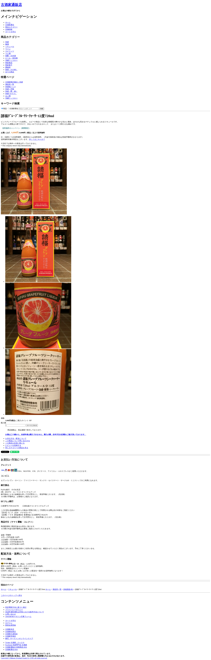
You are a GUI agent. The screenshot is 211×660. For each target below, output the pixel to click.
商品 (5, 109)
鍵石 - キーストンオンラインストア (19, 638)
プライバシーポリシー (14, 610)
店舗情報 (8, 29)
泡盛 (7, 42)
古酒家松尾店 (10, 632)
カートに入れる (32, 425)
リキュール (9, 46)
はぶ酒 (8, 96)
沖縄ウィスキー (11, 60)
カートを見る (10, 32)
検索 (41, 109)
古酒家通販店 (11, 5)
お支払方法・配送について (15, 438)
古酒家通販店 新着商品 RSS (16, 647)
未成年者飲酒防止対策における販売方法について (24, 612)
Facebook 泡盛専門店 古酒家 (16, 645)
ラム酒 (8, 53)
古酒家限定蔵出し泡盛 (14, 82)
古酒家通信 (9, 25)
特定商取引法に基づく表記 (15, 607)
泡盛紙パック (10, 87)
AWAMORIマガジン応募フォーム (18, 616)
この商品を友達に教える (15, 443)
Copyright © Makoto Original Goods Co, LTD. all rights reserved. (24, 658)
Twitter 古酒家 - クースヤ (14, 643)
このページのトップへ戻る (11, 595)
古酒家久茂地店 (11, 634)
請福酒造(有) (68, 589)
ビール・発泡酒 (11, 58)
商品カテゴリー (11, 27)
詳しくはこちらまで (37, 139)
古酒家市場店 (10, 636)
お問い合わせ (10, 614)
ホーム (8, 22)
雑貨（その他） (11, 70)
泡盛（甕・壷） (11, 91)
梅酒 (7, 44)
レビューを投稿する (13, 445)
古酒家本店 (9, 629)
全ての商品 (9, 72)
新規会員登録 (10, 625)
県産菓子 (8, 65)
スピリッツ (9, 51)
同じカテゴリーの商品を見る (16, 448)
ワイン (8, 49)
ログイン (8, 623)
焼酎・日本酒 (10, 56)
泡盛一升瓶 (9, 89)
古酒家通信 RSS (11, 649)
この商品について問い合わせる (17, 441)
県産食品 (8, 63)
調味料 (8, 67)
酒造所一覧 (9, 84)
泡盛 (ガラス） (11, 94)
